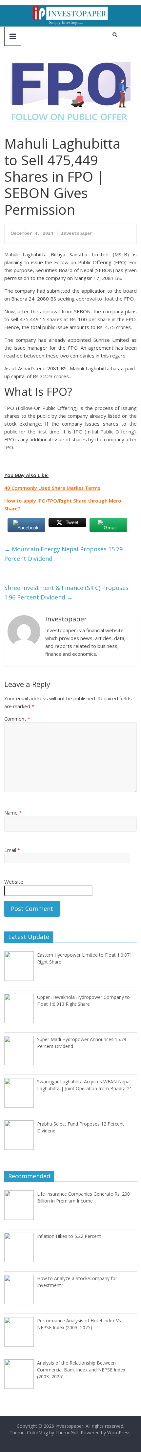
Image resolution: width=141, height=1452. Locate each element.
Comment (17, 718)
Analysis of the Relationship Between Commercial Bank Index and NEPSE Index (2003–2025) (81, 1370)
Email (12, 850)
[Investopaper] (70, 9)
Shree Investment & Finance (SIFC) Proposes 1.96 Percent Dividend (66, 592)
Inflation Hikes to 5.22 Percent (69, 1236)
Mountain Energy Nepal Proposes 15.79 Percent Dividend (63, 553)
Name (13, 812)
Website (13, 881)
